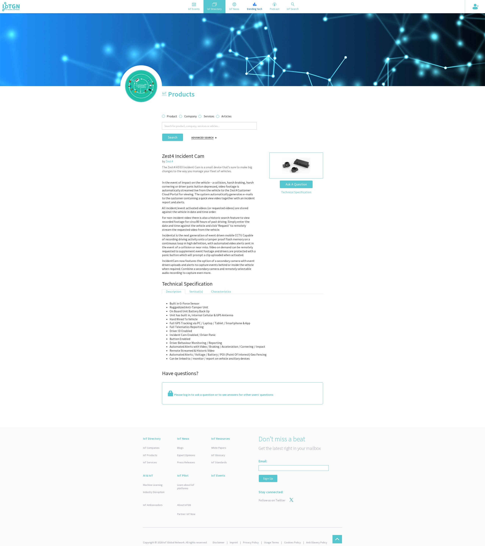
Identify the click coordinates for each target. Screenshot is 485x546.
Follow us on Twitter (272, 500)
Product (172, 116)
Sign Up (268, 478)
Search (172, 137)
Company (190, 116)
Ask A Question (296, 184)
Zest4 (169, 161)
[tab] (193, 6)
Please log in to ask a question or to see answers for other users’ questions (223, 394)
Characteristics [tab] (221, 291)
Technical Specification (296, 192)
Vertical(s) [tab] (196, 291)
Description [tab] (173, 291)
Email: (263, 461)
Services (209, 116)
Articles (226, 116)
